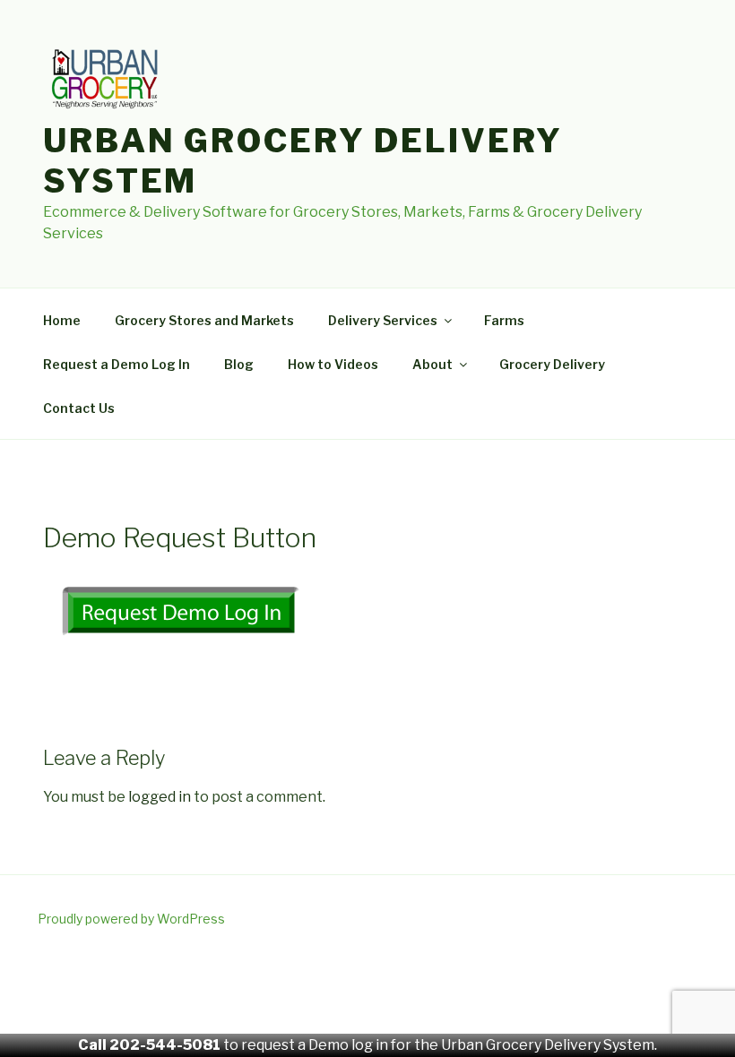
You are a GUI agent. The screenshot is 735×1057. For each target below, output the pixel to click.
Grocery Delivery (552, 364)
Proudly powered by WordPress (131, 918)
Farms (504, 320)
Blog (239, 364)
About (432, 364)
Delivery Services (382, 320)
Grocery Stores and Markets (204, 320)
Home (62, 320)
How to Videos (333, 364)
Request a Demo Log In (116, 364)
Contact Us (79, 408)
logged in (159, 796)
